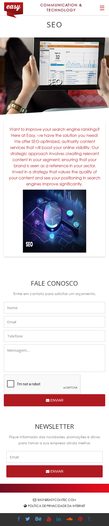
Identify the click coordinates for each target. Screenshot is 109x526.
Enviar (56, 400)
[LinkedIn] (59, 519)
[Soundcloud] (70, 519)
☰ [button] (102, 7)
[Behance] (39, 519)
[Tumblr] (90, 519)
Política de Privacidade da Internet (56, 506)
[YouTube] (49, 519)
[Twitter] (28, 519)
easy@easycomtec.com (57, 500)
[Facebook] (19, 519)
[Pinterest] (81, 519)
